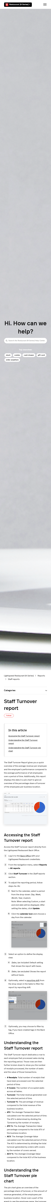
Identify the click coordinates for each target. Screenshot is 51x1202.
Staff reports (14, 679)
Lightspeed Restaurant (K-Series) (19, 676)
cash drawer (29, 355)
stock (8, 355)
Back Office (25, 856)
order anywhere (12, 360)
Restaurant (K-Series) (19, 4)
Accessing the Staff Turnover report (24, 736)
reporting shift (32, 980)
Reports (41, 676)
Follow (8, 715)
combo (17, 355)
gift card (41, 355)
